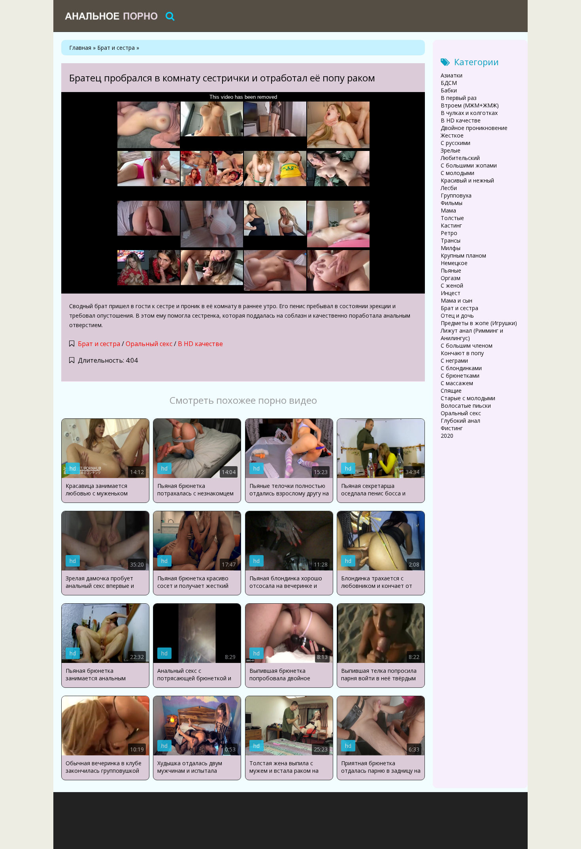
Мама (448, 210)
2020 (447, 435)
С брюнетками (460, 375)
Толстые (452, 218)
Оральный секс (149, 343)
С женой (452, 285)
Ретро (449, 233)
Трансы (450, 240)
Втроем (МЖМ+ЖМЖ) (470, 105)
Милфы (450, 248)
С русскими (455, 143)
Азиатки (451, 75)
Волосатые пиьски (466, 405)
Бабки (449, 90)
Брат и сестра (99, 343)
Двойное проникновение (474, 128)
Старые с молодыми (468, 398)
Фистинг (452, 428)
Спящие (451, 390)
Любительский (460, 158)
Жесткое (452, 135)
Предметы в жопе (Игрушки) (479, 323)
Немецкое (454, 263)
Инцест (450, 293)
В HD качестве (200, 343)
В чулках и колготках (469, 113)
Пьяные (451, 270)
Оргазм (450, 278)
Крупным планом (463, 255)
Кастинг (451, 225)
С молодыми (457, 173)
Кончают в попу (462, 353)
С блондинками (461, 368)
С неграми (454, 360)
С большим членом (466, 345)
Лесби (449, 188)
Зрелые (450, 150)
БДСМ (449, 83)
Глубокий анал (460, 420)
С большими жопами (469, 165)
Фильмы (451, 203)
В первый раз (459, 98)
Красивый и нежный (467, 180)
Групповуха (456, 195)
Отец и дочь (457, 315)
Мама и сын (456, 300)
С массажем (457, 383)
